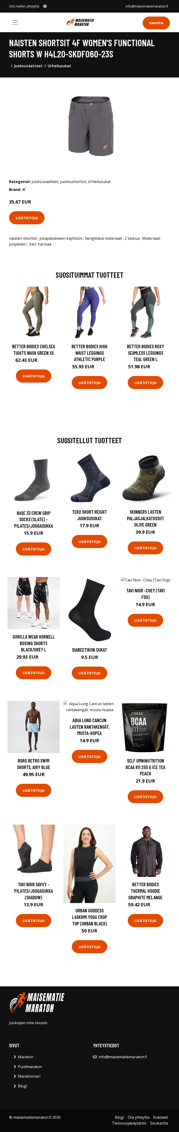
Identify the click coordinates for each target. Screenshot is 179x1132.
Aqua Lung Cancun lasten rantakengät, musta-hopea (90, 726)
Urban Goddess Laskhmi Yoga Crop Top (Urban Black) (89, 916)
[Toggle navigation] (15, 22)
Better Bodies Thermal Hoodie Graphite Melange (145, 890)
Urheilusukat (59, 65)
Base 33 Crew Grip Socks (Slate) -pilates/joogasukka (33, 519)
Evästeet (160, 1117)
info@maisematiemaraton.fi (147, 6)
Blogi (22, 1086)
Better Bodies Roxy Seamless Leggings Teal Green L (145, 352)
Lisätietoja (27, 217)
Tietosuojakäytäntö (129, 1123)
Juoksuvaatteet (28, 65)
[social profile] (44, 6)
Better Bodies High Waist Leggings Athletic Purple (89, 352)
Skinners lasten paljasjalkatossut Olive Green (145, 518)
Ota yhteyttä (138, 1117)
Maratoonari (29, 1076)
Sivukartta (159, 1123)
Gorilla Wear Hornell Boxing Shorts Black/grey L (34, 643)
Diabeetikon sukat (89, 650)
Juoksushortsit (73, 181)
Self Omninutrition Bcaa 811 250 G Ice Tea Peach (145, 767)
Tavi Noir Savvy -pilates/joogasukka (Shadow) (33, 890)
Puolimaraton (30, 1066)
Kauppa (156, 23)
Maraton (25, 1056)
